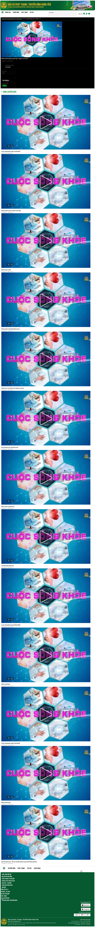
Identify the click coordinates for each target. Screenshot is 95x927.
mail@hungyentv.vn (85, 922)
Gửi (4, 85)
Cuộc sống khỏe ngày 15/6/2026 (10, 743)
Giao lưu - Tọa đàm (6, 883)
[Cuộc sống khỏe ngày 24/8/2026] (45, 122)
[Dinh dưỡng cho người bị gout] (45, 418)
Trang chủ (7, 12)
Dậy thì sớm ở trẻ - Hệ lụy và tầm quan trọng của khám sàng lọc (19, 861)
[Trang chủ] (4, 868)
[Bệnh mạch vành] (45, 240)
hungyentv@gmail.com (74, 922)
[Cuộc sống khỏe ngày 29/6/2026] (45, 595)
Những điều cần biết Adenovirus (10, 329)
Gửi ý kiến (7, 67)
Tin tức (32, 12)
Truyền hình (16, 12)
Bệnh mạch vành (6, 270)
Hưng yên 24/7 (4, 889)
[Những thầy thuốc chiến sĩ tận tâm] (45, 181)
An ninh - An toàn (5, 891)
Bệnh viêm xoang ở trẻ (7, 506)
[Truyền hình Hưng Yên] (4, 924)
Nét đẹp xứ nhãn (5, 893)
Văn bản (4, 887)
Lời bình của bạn (9, 65)
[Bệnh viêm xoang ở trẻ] (45, 477)
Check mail (37, 868)
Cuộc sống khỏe (17, 19)
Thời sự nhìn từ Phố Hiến (8, 878)
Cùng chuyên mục (9, 91)
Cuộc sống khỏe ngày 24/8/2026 (10, 151)
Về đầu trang (86, 870)
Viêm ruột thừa (5, 684)
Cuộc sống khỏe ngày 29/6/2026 (10, 625)
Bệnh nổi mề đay (6, 802)
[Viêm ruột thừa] (45, 655)
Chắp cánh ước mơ (6, 874)
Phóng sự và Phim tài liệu (8, 880)
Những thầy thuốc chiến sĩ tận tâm (11, 210)
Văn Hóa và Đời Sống (7, 876)
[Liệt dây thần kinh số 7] (45, 536)
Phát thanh (24, 12)
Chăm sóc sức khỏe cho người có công (12, 388)
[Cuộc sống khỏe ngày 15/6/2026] (45, 714)
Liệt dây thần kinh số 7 (7, 565)
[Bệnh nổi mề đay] (45, 773)
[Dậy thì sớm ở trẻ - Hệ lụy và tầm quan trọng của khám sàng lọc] (45, 832)
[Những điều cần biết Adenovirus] (45, 300)
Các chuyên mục (5, 898)
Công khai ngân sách (7, 885)
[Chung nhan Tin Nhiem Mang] (9, 900)
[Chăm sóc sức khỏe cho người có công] (45, 359)
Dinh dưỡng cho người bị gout (9, 447)
